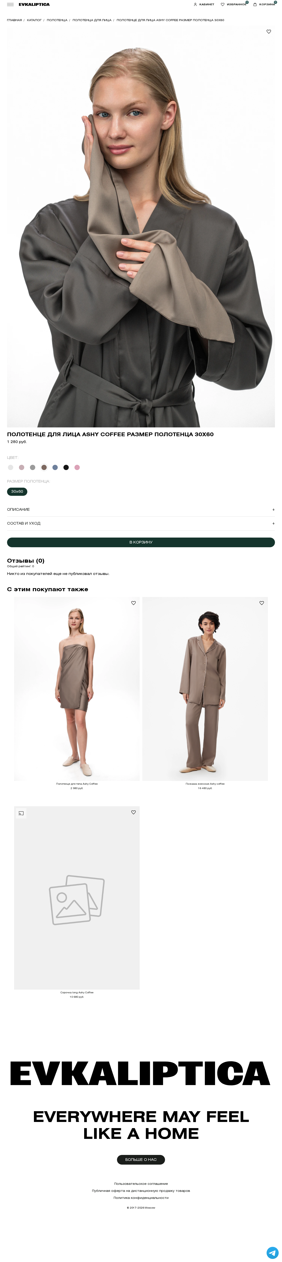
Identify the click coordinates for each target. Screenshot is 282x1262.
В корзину (141, 542)
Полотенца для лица (92, 20)
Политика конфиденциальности (141, 1198)
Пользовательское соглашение (141, 1183)
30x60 (17, 491)
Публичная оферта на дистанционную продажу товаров (141, 1191)
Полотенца (57, 20)
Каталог (34, 20)
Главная (14, 20)
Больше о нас (141, 1160)
